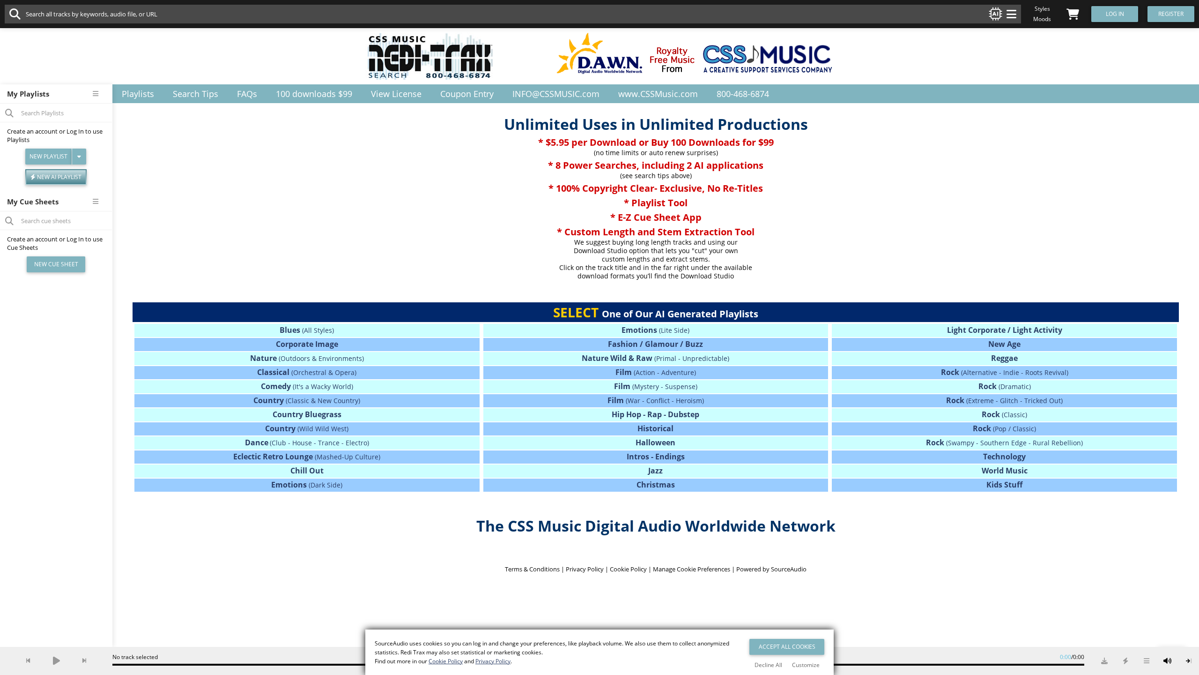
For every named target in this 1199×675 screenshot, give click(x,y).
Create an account (32, 131)
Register (1171, 14)
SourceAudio (789, 569)
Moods (1042, 19)
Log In (75, 131)
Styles (1042, 9)
